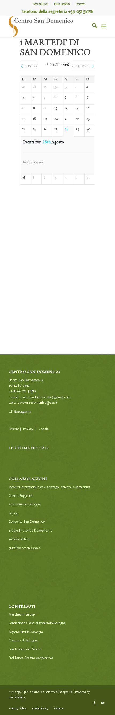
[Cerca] (92, 26)
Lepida (13, 513)
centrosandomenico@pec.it (37, 403)
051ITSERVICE (17, 697)
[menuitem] (40, 4)
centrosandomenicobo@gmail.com (45, 397)
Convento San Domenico (27, 522)
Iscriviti (80, 4)
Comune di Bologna (23, 640)
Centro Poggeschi (21, 496)
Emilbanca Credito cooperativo (31, 658)
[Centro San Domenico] (48, 26)
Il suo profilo (62, 4)
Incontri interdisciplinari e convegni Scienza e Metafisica (49, 487)
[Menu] (103, 26)
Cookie (43, 429)
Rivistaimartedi (19, 539)
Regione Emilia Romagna (26, 632)
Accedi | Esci (40, 4)
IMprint (14, 429)
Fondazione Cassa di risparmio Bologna (37, 623)
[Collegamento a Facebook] (94, 703)
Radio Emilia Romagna (24, 504)
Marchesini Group (22, 614)
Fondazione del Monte (25, 649)
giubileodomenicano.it (24, 548)
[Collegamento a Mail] (102, 703)
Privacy (28, 429)
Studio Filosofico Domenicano (30, 530)
